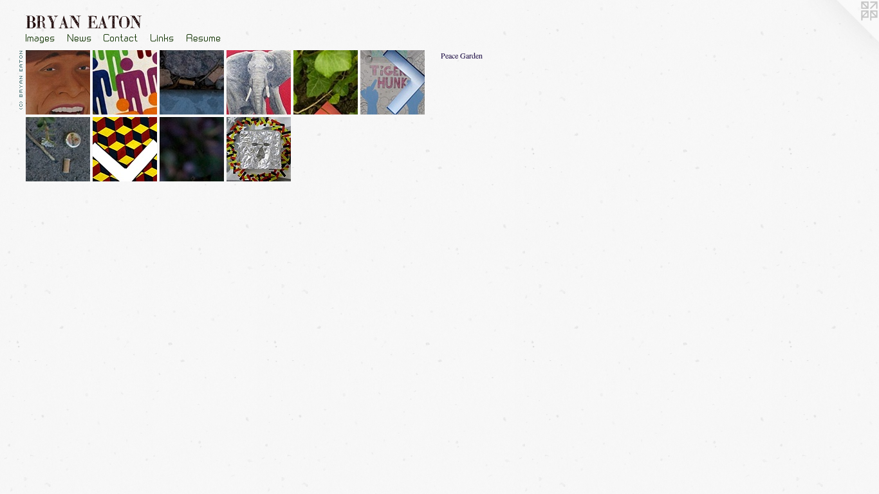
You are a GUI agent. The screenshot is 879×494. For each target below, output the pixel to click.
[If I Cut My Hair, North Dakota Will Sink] (59, 83)
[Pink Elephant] (260, 83)
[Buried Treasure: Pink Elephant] (326, 83)
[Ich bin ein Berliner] (260, 150)
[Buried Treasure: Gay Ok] (193, 83)
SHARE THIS (45, 373)
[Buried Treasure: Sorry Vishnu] (59, 150)
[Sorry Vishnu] (393, 83)
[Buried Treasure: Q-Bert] (193, 150)
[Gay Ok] (126, 83)
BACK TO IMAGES (54, 366)
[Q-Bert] (126, 150)
